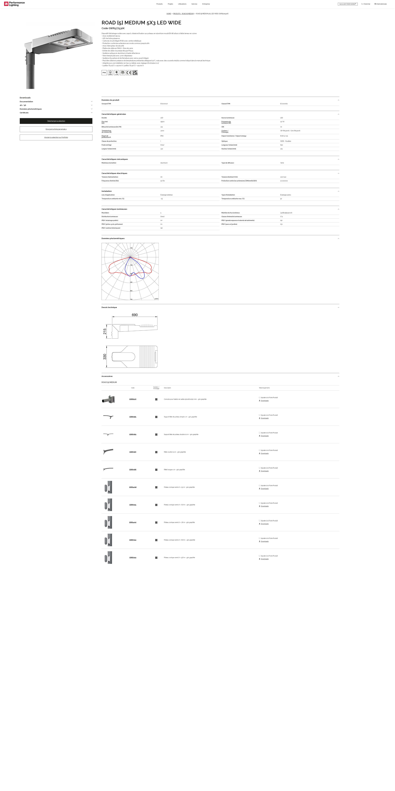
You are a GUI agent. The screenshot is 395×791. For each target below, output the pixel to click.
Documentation (26, 101)
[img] (104, 72)
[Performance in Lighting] (14, 4)
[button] (159, 4)
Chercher (366, 4)
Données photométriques (31, 109)
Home (169, 14)
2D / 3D (23, 105)
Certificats (24, 113)
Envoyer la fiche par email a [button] (56, 129)
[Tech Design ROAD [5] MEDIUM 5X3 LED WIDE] (130, 340)
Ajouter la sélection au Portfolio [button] (56, 137)
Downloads (265, 400)
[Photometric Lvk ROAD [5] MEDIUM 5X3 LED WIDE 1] (130, 271)
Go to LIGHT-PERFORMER (348, 4)
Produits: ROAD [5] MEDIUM (183, 14)
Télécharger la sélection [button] (56, 121)
